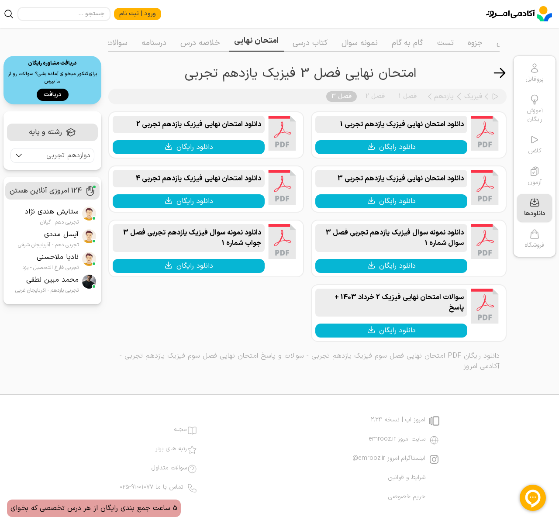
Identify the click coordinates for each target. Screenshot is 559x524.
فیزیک (473, 96)
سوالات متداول (169, 468)
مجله (180, 429)
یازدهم (444, 96)
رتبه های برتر (171, 449)
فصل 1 (408, 96)
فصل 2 (375, 96)
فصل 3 (341, 96)
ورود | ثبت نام (137, 13)
